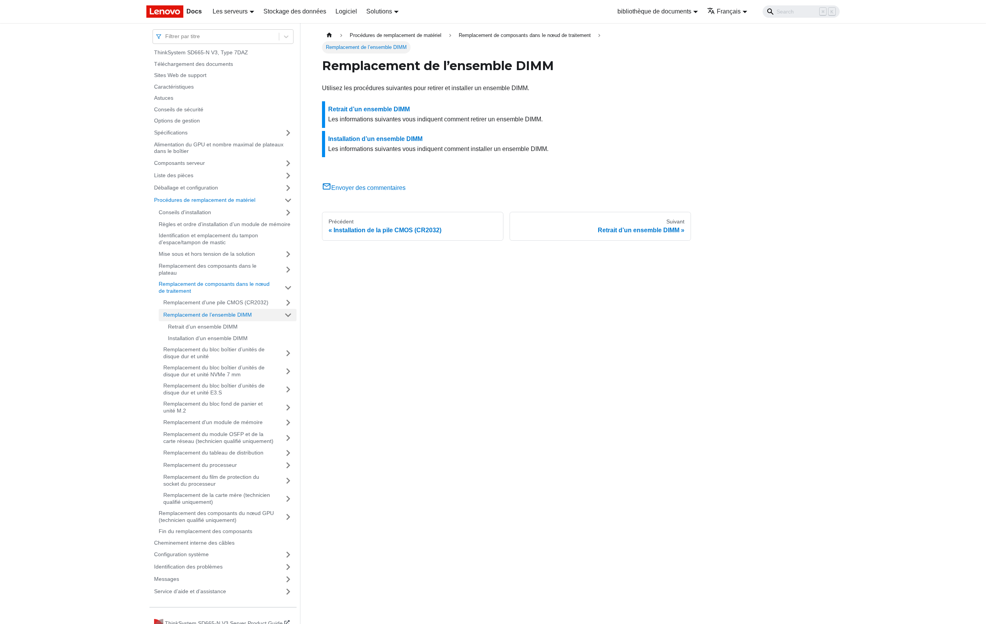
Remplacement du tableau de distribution (213, 453)
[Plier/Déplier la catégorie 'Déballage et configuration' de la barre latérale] (288, 188)
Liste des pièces (173, 175)
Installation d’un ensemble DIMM (208, 338)
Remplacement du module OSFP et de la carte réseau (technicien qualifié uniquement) (218, 437)
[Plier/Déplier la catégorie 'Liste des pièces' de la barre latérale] (288, 175)
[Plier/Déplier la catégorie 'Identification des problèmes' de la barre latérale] (288, 567)
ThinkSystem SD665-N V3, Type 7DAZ (201, 52)
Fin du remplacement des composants (205, 531)
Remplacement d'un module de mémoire (213, 422)
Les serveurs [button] (230, 11)
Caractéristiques (174, 87)
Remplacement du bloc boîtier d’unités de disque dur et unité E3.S (214, 389)
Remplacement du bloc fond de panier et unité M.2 (213, 407)
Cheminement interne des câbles (194, 543)
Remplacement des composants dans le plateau (208, 269)
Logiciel (346, 11)
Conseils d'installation (185, 212)
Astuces (163, 98)
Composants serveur (179, 163)
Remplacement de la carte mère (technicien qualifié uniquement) (216, 498)
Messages (166, 579)
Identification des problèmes (188, 567)
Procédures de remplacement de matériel (204, 200)
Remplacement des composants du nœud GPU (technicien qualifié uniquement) (216, 516)
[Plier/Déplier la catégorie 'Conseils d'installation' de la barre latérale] (288, 212)
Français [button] (729, 11)
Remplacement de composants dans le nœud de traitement (214, 287)
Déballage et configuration (186, 188)
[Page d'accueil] (329, 35)
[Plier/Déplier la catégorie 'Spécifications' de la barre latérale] (288, 133)
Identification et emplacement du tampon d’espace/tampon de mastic (208, 238)
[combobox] (166, 36)
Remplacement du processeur (200, 465)
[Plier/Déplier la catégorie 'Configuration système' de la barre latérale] (288, 555)
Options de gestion (177, 120)
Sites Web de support (180, 75)
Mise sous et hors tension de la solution (207, 254)
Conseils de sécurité (178, 109)
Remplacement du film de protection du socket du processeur (211, 480)
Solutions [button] (379, 11)
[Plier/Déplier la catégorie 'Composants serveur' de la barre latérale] (288, 163)
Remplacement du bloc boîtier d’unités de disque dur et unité (214, 352)
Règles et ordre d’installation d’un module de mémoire (224, 224)
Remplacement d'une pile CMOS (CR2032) (215, 302)
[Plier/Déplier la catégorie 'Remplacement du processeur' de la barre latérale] (288, 465)
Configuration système (181, 554)
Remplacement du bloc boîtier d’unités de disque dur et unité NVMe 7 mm (214, 370)
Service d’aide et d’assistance (190, 591)
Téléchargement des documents (193, 64)
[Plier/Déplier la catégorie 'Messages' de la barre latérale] (288, 579)
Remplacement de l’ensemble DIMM (207, 315)
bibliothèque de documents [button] (654, 11)
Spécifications (171, 132)
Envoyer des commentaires (368, 188)
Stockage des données (294, 11)
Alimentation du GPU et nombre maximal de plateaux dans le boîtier (218, 147)
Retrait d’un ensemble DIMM (203, 327)
